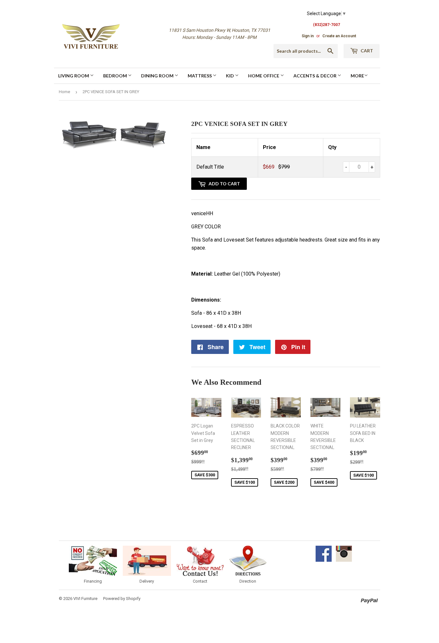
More (357, 75)
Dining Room (158, 75)
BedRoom (115, 75)
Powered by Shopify (121, 598)
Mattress (200, 75)
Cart (366, 50)
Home (64, 91)
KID (230, 75)
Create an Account (339, 36)
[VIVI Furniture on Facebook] (324, 560)
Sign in (308, 36)
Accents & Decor (315, 75)
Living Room (74, 75)
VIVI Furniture (85, 598)
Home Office (264, 75)
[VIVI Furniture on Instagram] (344, 560)
